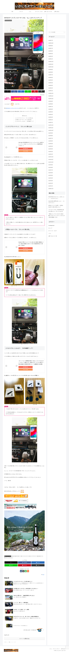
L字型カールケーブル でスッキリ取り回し (24, 119)
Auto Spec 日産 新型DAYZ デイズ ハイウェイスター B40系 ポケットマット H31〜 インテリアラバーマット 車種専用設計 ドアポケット (31, 144)
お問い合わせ (63, 648)
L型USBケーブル (40, 556)
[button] (41, 91)
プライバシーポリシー (56, 648)
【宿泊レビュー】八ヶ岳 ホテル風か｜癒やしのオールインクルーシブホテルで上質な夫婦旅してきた (56, 215)
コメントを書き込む (24, 638)
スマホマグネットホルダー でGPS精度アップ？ (25, 121)
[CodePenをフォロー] (23, 571)
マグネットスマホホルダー (9, 557)
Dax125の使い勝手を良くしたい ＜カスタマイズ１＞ (56, 202)
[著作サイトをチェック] (21, 571)
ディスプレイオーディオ (25, 556)
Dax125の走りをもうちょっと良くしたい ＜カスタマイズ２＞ (56, 197)
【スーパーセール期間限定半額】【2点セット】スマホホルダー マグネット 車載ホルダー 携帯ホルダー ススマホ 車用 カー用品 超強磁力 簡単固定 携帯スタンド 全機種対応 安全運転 (31, 362)
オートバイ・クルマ (8, 556)
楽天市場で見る (25, 148)
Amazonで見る (25, 250)
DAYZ (16, 556)
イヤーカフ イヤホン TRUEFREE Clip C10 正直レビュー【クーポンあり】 (56, 210)
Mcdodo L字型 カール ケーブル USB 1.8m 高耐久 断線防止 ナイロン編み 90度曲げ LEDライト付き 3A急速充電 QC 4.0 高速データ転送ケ (31, 244)
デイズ (20, 556)
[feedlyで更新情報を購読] (26, 571)
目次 (23, 115)
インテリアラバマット (33, 556)
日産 (13, 556)
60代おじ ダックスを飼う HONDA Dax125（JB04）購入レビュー (55, 206)
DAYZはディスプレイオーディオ (12, 108)
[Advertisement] (56, 22)
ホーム (51, 648)
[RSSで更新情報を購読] (28, 571)
